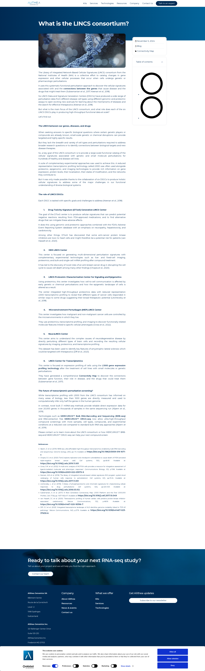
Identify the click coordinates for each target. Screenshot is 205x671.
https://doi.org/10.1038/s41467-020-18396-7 (61, 504)
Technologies (102, 608)
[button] (162, 62)
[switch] (76, 666)
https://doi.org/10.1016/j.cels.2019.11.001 (59, 463)
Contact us (67, 612)
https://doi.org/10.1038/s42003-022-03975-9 (62, 472)
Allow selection (172, 658)
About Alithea (68, 599)
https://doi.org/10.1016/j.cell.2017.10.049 (97, 495)
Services (99, 603)
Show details (125, 666)
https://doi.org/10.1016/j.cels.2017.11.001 (59, 481)
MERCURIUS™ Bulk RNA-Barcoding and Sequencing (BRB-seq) (93, 416)
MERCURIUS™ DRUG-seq (77, 419)
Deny (173, 665)
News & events (69, 608)
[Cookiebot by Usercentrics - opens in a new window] (28, 666)
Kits (97, 599)
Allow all (172, 652)
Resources (67, 603)
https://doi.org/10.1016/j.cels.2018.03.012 (60, 490)
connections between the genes (80, 88)
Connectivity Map (88, 376)
